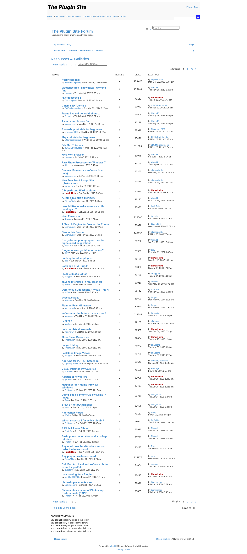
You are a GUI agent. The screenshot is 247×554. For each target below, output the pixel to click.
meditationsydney (73, 82)
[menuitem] (68, 44)
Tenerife (68, 116)
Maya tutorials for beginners (78, 137)
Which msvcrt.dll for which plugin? (83, 420)
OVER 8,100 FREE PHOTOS (78, 198)
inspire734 (69, 332)
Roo (67, 400)
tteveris (68, 219)
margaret (69, 316)
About (123, 16)
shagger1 (69, 276)
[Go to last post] (164, 79)
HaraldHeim (157, 97)
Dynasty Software (73, 363)
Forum (108, 16)
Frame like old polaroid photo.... (81, 113)
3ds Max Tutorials (72, 145)
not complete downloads (76, 329)
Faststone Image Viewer (76, 353)
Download (70, 16)
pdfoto (67, 292)
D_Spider (69, 390)
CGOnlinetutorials (73, 108)
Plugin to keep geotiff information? (83, 250)
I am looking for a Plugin (77, 474)
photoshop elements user (77, 482)
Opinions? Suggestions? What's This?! (85, 289)
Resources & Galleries (70, 59)
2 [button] (187, 69)
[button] (195, 69)
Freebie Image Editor (74, 273)
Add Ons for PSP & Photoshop (80, 360)
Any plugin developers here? (79, 456)
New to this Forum (73, 232)
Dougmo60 (156, 394)
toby (67, 253)
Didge (153, 297)
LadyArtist (156, 206)
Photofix (68, 431)
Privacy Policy (193, 7)
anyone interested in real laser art (82, 281)
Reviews (100, 16)
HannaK (68, 93)
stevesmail (70, 308)
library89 (155, 289)
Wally (67, 415)
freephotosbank (71, 79)
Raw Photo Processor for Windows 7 (84, 162)
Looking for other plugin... (77, 258)
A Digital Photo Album (75, 428)
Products (60, 16)
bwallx (67, 407)
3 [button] (192, 69)
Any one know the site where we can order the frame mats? (83, 448)
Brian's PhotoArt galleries (77, 404)
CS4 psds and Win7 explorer (79, 190)
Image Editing (70, 345)
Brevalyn (69, 371)
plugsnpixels (70, 124)
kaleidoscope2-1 (71, 97)
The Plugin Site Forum (72, 31)
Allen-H (68, 165)
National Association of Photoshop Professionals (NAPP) (82, 492)
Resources (90, 16)
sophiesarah (157, 79)
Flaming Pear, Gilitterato (76, 305)
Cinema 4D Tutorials (74, 105)
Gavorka (155, 313)
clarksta (68, 324)
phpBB (113, 546)
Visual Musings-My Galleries (79, 368)
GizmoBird (69, 201)
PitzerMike (69, 459)
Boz (66, 261)
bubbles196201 (72, 477)
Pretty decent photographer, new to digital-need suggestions (83, 241)
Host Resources (71, 216)
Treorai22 (69, 340)
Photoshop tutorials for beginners (82, 129)
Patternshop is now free (76, 121)
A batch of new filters (74, 376)
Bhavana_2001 (72, 132)
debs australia (70, 297)
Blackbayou (70, 100)
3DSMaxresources (73, 148)
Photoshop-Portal (72, 412)
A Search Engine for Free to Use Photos (85, 224)
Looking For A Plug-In (75, 266)
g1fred (68, 379)
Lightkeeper (70, 485)
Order (78, 16)
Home (49, 16)
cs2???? (67, 321)
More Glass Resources (75, 337)
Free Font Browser (73, 154)
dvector (68, 284)
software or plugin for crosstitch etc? (84, 313)
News (115, 16)
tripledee (69, 300)
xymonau (69, 186)
